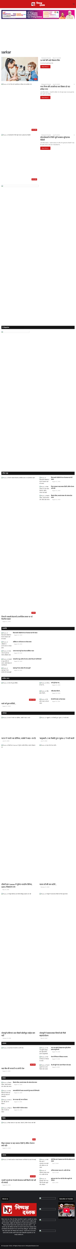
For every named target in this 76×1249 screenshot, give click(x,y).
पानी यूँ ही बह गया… (55, 683)
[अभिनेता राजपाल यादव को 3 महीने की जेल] (44, 1173)
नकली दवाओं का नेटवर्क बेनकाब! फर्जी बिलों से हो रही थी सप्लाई (18, 1181)
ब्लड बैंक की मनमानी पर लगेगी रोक (12, 1068)
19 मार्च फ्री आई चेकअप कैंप (50, 60)
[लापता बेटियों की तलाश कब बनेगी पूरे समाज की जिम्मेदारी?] (6, 1094)
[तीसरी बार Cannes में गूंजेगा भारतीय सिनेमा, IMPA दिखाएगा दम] (19, 813)
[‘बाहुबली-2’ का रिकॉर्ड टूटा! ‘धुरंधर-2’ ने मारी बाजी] (57, 726)
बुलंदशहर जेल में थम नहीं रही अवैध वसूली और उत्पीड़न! (61, 1180)
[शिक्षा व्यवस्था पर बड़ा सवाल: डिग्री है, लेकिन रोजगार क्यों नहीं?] (44, 489)
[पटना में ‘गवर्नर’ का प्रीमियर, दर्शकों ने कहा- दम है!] (19, 726)
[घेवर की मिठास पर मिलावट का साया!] (44, 1059)
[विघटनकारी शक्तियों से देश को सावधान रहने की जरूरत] (44, 480)
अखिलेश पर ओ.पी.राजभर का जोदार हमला (22, 642)
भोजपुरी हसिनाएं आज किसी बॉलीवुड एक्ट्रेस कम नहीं (18, 1034)
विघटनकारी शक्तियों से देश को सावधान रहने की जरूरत (61, 479)
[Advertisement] (38, 34)
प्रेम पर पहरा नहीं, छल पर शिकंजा (20, 1100)
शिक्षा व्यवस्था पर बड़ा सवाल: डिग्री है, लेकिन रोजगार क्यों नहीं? (62, 488)
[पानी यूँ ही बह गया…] (44, 685)
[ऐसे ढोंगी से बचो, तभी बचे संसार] (44, 701)
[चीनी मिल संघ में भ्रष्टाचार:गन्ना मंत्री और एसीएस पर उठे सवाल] (44, 1163)
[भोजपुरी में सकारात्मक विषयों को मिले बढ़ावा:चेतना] (57, 962)
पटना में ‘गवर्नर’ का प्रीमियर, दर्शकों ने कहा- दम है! (18, 738)
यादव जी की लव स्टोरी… (48, 884)
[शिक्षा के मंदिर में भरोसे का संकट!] (6, 1110)
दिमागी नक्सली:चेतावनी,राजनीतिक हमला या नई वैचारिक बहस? (16, 618)
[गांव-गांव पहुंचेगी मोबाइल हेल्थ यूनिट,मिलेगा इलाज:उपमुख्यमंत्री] (44, 1051)
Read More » (45, 66)
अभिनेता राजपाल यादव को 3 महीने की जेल (60, 1170)
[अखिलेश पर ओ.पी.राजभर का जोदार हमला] (6, 645)
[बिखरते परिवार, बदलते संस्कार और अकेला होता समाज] (44, 498)
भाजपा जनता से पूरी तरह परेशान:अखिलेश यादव (23, 651)
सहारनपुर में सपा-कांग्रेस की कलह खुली (21, 668)
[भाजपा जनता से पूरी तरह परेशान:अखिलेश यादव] (6, 653)
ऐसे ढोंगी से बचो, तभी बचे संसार (58, 699)
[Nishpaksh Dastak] (38, 4)
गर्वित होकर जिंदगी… (56, 691)
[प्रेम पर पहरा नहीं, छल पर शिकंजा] (6, 1102)
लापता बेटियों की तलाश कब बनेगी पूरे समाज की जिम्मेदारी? (26, 1091)
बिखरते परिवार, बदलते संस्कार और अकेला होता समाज (61, 497)
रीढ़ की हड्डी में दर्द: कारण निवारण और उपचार (61, 1065)
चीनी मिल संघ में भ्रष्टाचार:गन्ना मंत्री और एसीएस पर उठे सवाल (63, 1160)
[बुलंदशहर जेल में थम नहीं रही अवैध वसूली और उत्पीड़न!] (44, 1181)
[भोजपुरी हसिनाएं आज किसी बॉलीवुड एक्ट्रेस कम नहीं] (19, 962)
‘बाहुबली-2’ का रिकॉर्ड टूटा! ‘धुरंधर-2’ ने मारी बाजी (56, 738)
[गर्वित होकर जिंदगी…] (44, 693)
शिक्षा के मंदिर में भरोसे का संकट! (20, 1108)
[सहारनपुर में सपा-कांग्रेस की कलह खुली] (6, 670)
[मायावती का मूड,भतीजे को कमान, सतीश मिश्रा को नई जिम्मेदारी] (6, 662)
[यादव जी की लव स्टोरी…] (57, 813)
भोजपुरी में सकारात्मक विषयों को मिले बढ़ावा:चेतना (52, 1034)
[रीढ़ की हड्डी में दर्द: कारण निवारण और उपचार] (44, 1067)
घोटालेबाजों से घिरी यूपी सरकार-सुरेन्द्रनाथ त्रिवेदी (55, 139)
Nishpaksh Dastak (46, 58)
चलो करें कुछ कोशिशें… (8, 703)
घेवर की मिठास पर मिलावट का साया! (59, 1057)
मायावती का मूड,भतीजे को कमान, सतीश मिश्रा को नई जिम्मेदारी (27, 659)
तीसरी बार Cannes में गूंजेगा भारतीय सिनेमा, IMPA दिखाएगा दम (16, 886)
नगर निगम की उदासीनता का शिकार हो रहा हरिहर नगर (55, 88)
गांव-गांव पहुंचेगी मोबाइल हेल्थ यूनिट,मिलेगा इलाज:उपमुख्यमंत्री (61, 1049)
